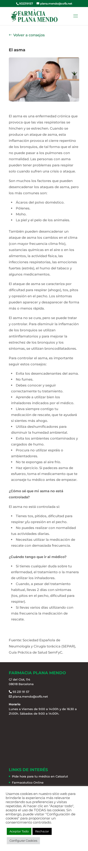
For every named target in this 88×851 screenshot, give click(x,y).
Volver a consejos (29, 35)
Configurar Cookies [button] (23, 840)
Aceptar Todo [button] (19, 831)
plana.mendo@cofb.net (30, 696)
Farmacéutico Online (28, 782)
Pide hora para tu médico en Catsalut (40, 776)
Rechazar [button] (42, 831)
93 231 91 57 (21, 692)
